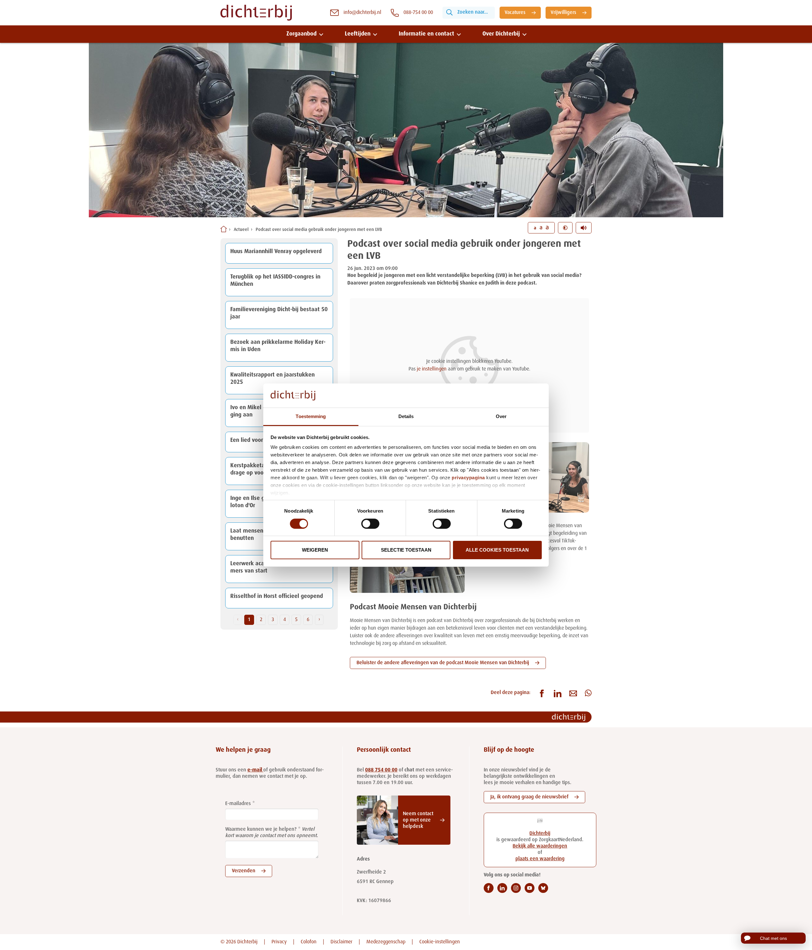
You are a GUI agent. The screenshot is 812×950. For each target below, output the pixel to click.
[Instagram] (516, 888)
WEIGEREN (315, 550)
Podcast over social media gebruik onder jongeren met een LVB (319, 229)
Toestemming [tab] (311, 416)
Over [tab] (501, 416)
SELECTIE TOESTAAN (406, 550)
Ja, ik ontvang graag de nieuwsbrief (529, 797)
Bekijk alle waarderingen (540, 846)
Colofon (309, 942)
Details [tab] (406, 416)
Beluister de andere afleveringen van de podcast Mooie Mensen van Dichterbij (443, 662)
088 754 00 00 (381, 770)
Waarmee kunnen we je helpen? (261, 829)
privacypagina (468, 477)
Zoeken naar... (472, 12)
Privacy (279, 942)
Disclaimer (341, 942)
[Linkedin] (502, 888)
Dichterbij (539, 833)
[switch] (370, 524)
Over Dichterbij (501, 34)
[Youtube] (529, 888)
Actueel (241, 229)
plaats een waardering (540, 859)
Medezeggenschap (385, 942)
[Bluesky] (543, 888)
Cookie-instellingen (439, 942)
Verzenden (243, 871)
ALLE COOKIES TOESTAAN (497, 550)
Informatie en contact (426, 34)
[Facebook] (489, 888)
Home (223, 229)
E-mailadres (238, 803)
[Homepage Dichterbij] (256, 13)
